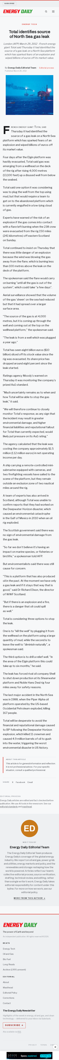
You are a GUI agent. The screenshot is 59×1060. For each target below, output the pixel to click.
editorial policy (29, 892)
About (6, 982)
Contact (7, 1003)
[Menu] (53, 11)
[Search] (46, 11)
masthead (27, 806)
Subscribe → (14, 1025)
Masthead (8, 987)
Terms (43, 1045)
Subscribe (9, 3)
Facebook (20, 782)
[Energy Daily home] (18, 11)
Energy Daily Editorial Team (22, 68)
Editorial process (46, 68)
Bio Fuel (7, 959)
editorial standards (9, 806)
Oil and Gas (8, 954)
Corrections (8, 998)
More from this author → (29, 898)
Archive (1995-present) (14, 969)
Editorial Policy (10, 992)
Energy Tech (9, 949)
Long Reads (9, 964)
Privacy (32, 1045)
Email (30, 782)
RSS (19, 1032)
